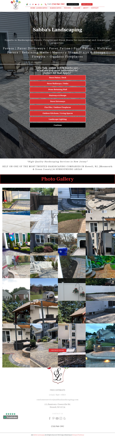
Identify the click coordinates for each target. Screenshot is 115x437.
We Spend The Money (78, 435)
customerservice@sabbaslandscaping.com (57, 400)
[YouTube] (57, 418)
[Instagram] (60, 418)
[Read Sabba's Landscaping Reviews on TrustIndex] (10, 417)
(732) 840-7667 (58, 4)
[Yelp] (64, 418)
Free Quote (86, 4)
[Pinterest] (53, 418)
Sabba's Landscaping (38, 435)
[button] (57, 353)
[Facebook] (49, 418)
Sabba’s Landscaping (57, 29)
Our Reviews (73, 4)
